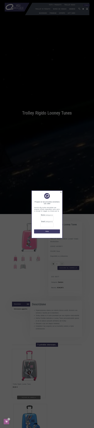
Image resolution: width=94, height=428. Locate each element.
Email (47, 221)
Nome (47, 215)
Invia (47, 231)
